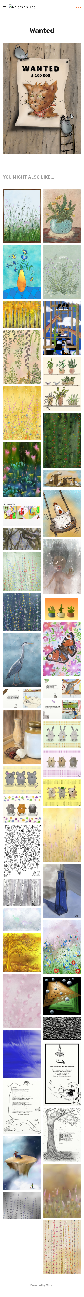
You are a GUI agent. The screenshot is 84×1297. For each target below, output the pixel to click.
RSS (78, 7)
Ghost (50, 1285)
